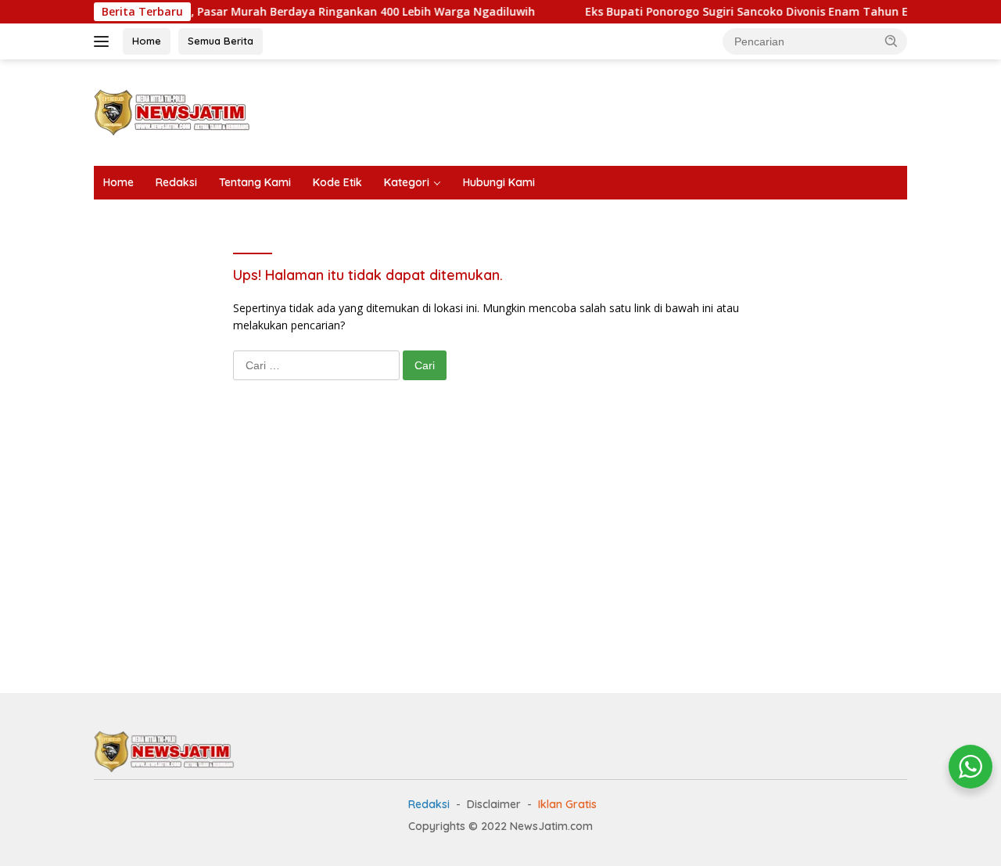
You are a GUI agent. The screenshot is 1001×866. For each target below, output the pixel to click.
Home (146, 40)
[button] (891, 40)
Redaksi (176, 182)
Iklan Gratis (567, 804)
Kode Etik (337, 182)
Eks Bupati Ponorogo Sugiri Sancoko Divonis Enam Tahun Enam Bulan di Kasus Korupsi (744, 12)
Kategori (406, 182)
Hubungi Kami (499, 182)
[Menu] (104, 41)
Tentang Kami (255, 182)
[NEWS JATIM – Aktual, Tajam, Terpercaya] (172, 111)
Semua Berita (220, 40)
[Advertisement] (622, 110)
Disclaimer (494, 804)
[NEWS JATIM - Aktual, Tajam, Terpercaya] (164, 750)
